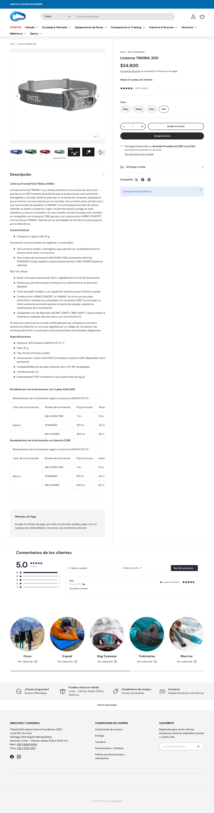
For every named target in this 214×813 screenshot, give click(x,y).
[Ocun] (27, 634)
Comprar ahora (162, 136)
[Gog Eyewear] (107, 634)
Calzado (30, 27)
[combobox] (108, 16)
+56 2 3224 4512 (26, 748)
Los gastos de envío (130, 71)
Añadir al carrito (176, 126)
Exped (67, 656)
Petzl (122, 52)
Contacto (100, 742)
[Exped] (67, 634)
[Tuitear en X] (136, 180)
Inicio (12, 44)
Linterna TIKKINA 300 (27, 44)
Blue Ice (187, 656)
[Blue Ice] (186, 634)
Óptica (34, 33)
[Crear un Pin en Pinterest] (149, 180)
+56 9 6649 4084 (26, 744)
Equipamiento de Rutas (89, 27)
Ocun (27, 656)
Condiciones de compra (109, 729)
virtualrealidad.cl (116, 801)
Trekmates (147, 656)
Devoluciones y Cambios (109, 748)
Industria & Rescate (161, 27)
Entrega (99, 735)
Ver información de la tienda (139, 154)
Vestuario (187, 27)
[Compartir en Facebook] (143, 180)
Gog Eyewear (107, 656)
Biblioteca (16, 33)
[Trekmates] (147, 634)
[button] (202, 16)
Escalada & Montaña (54, 27)
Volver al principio (107, 704)
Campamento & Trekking (126, 27)
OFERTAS (15, 27)
